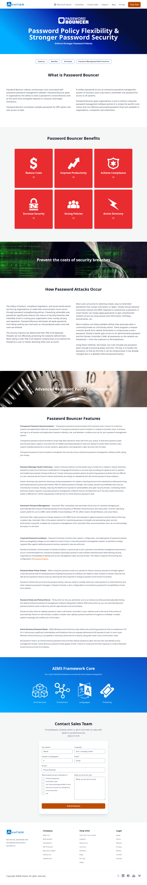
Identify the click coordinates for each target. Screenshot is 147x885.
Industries (47, 855)
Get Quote (68, 61)
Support (105, 4)
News (82, 862)
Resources (84, 843)
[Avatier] (15, 4)
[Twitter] (118, 875)
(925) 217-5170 (73, 736)
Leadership (47, 858)
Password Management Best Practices (93, 61)
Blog (113, 4)
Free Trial (134, 5)
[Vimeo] (139, 875)
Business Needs (49, 851)
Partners (83, 851)
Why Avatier (47, 839)
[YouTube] (133, 875)
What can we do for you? (83, 775)
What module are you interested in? (55, 775)
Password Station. (41, 559)
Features (41, 61)
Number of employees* (50, 756)
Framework (47, 843)
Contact (119, 858)
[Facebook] (128, 875)
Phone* (44, 766)
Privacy (119, 847)
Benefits (54, 61)
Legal (118, 835)
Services (83, 847)
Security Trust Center (88, 835)
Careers (119, 855)
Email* (76, 756)
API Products (48, 847)
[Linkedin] (123, 875)
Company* (78, 747)
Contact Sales (92, 4)
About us (46, 835)
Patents (119, 843)
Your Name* (46, 747)
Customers (79, 4)
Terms (118, 839)
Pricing (122, 4)
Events (118, 851)
